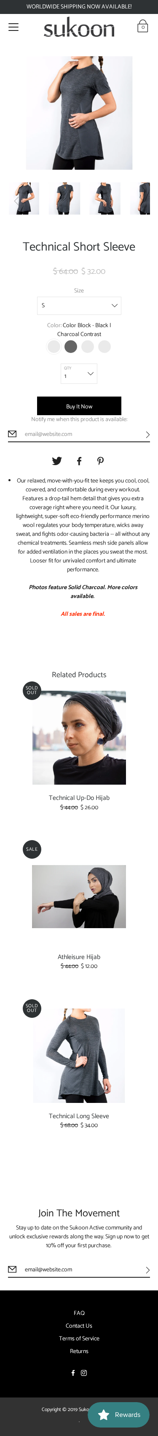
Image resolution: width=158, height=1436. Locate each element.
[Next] (141, 201)
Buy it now (79, 407)
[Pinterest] (101, 461)
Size (79, 291)
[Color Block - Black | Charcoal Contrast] (54, 346)
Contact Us (79, 1326)
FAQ (79, 1313)
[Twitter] (57, 461)
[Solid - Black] (70, 346)
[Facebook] (79, 461)
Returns (79, 1352)
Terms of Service (79, 1339)
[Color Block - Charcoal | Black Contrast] (87, 346)
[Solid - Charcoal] (104, 346)
